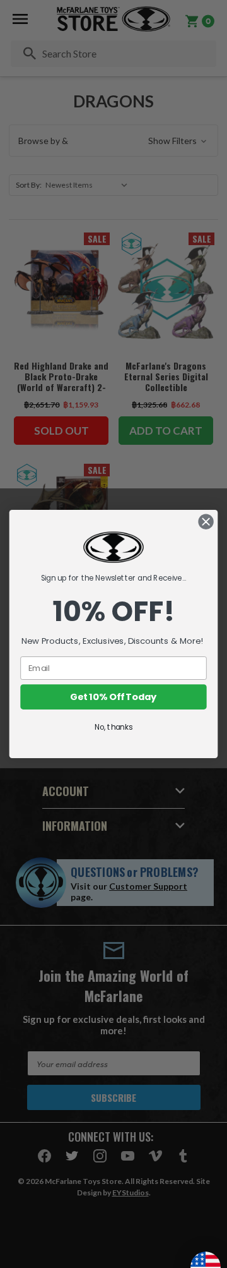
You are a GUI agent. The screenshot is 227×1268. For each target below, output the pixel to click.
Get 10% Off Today (113, 697)
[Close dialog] (206, 522)
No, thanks (113, 727)
